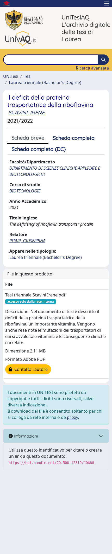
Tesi (28, 76)
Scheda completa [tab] (74, 138)
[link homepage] (8, 3)
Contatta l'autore (30, 369)
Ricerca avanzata (92, 68)
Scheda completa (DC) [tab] (39, 149)
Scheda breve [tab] (27, 137)
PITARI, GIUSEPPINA (27, 241)
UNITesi (10, 76)
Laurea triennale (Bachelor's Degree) (45, 82)
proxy (72, 417)
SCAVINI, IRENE (26, 112)
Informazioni (25, 436)
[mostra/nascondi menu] (106, 3)
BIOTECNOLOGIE (24, 191)
